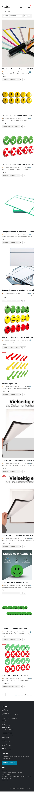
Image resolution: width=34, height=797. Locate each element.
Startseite (2, 12)
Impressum (4, 770)
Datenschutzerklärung (7, 774)
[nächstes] (31, 694)
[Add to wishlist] (21, 79)
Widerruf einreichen (9, 762)
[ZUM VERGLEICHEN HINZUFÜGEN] (24, 79)
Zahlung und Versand (7, 778)
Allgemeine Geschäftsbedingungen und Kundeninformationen (17, 776)
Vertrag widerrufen (6, 780)
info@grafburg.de (6, 725)
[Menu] (2, 7)
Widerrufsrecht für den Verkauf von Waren (12, 772)
